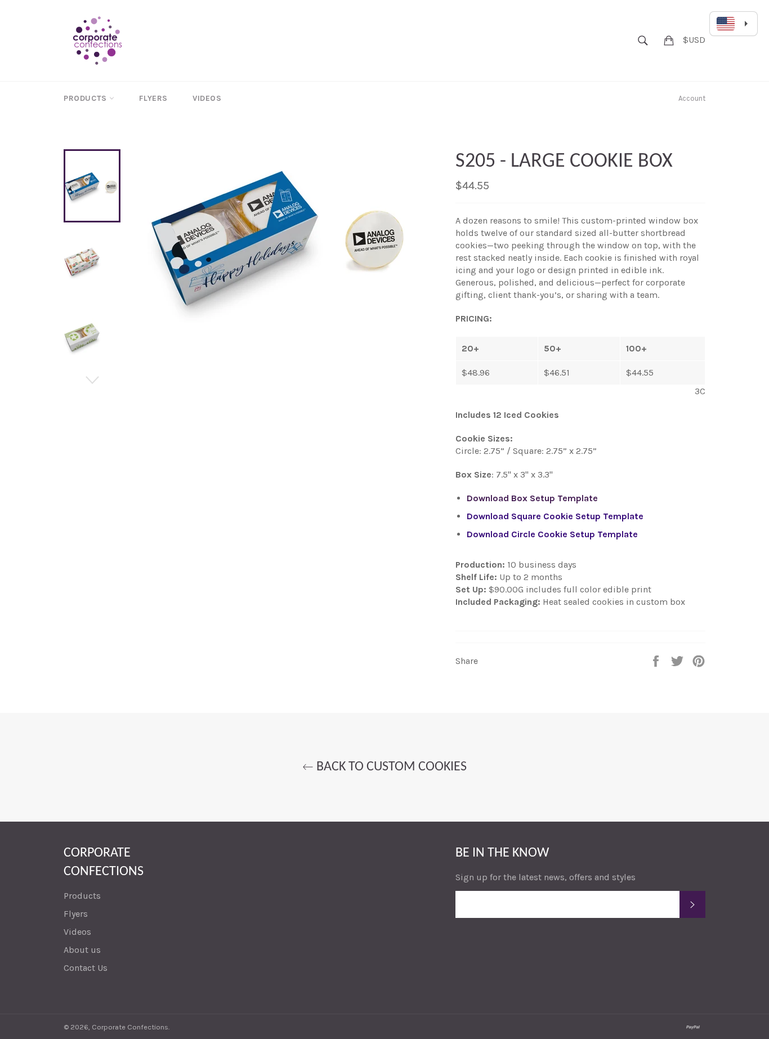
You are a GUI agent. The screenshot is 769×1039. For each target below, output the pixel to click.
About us (82, 949)
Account (691, 98)
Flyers (153, 98)
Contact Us (86, 967)
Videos (207, 98)
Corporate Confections (130, 1027)
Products (86, 98)
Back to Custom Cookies (390, 767)
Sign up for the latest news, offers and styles (545, 877)
